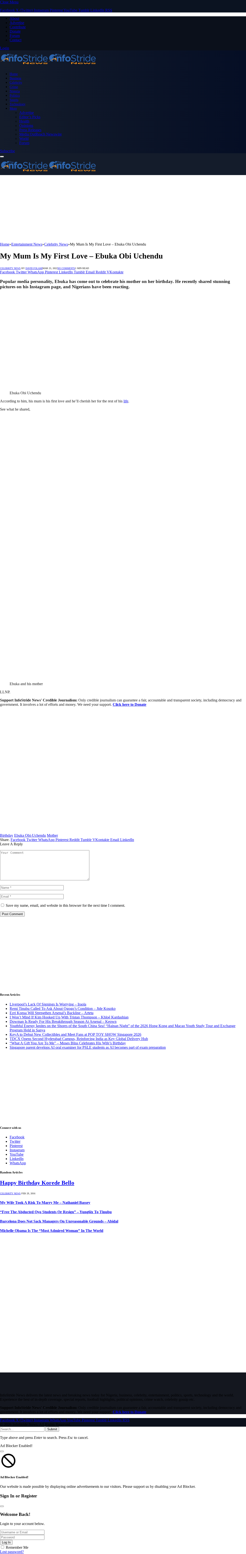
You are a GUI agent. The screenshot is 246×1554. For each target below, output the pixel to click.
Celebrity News (10, 268)
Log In (6, 1542)
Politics (15, 95)
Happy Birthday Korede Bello (37, 1183)
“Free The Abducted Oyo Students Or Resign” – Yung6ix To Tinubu (56, 1212)
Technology (17, 104)
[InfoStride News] (48, 66)
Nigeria (15, 91)
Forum (15, 36)
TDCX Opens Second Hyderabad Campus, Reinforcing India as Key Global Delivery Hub (79, 1039)
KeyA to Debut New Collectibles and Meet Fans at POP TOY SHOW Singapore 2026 (75, 1034)
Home (14, 74)
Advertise (17, 23)
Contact (15, 40)
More (13, 108)
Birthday (6, 835)
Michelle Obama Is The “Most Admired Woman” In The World (51, 1231)
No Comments (66, 268)
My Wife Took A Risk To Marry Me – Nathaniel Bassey (45, 1203)
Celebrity (16, 82)
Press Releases (30, 130)
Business (15, 78)
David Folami (34, 268)
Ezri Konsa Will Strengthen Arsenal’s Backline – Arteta (51, 1013)
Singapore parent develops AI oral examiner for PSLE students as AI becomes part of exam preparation (88, 1047)
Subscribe (7, 151)
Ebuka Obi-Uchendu (30, 835)
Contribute (18, 27)
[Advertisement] (123, 208)
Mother (52, 835)
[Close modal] (2, 1451)
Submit (52, 1429)
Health (24, 121)
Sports (14, 100)
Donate (15, 31)
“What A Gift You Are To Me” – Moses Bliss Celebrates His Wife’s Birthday (68, 1043)
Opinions (26, 126)
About (14, 18)
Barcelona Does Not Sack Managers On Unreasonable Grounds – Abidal (59, 1221)
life (125, 401)
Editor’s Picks (29, 117)
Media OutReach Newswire (40, 134)
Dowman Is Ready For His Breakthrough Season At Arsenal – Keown (63, 1021)
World (24, 138)
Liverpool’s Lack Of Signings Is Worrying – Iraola (48, 1004)
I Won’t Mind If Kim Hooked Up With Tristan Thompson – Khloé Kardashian (69, 1017)
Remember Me (17, 1547)
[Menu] (2, 156)
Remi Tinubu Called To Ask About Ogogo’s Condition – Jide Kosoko (63, 1009)
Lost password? (12, 1552)
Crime (14, 87)
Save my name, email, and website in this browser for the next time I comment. (65, 905)
